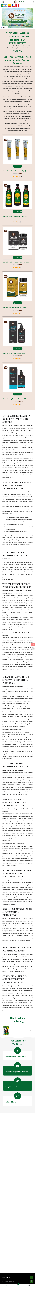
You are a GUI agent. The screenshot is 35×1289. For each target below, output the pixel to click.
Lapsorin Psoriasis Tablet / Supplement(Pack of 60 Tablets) (17, 262)
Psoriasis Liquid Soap (15, 714)
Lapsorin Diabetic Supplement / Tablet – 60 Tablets (17, 308)
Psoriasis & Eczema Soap (18, 689)
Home (5, 1287)
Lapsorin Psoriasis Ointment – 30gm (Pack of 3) (17, 171)
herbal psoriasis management (22, 562)
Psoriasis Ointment (17, 595)
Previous (4, 17)
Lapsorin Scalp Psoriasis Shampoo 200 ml (15, 399)
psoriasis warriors (19, 425)
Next (30, 17)
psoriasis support (24, 128)
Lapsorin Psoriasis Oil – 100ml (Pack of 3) (15, 216)
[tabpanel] (17, 157)
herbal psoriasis (15, 494)
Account (29, 1287)
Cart (17, 1286)
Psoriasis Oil (15, 637)
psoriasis (6, 71)
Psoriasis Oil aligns (23, 659)
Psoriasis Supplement (15, 809)
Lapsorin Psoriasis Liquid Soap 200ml (14, 353)
